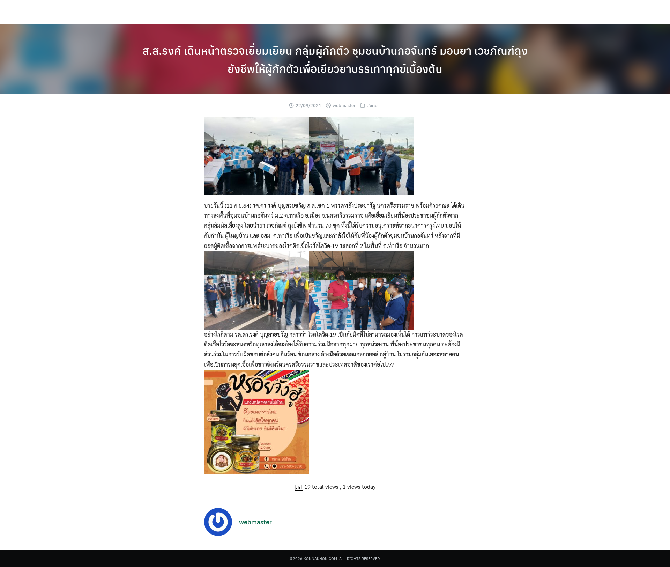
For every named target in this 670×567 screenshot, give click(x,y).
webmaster (344, 105)
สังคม (372, 105)
